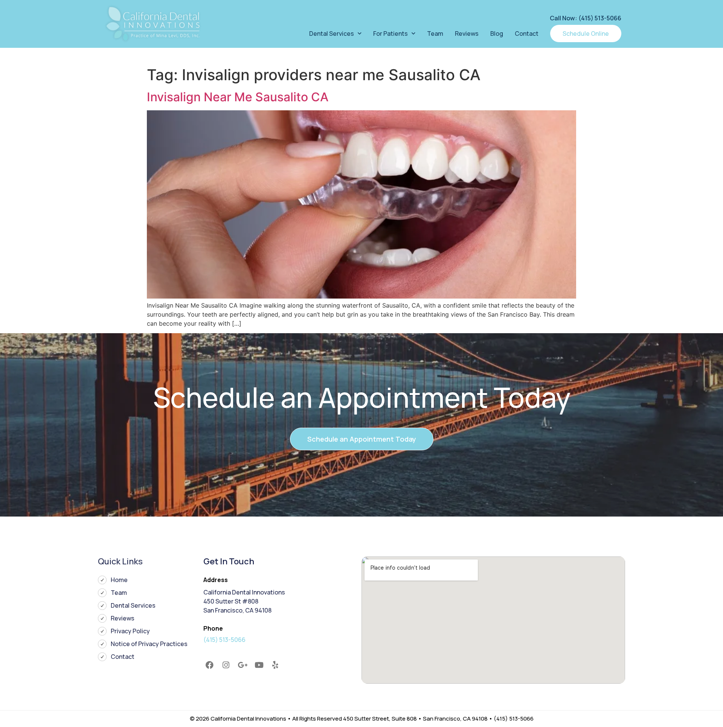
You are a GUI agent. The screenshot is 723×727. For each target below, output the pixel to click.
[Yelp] (275, 665)
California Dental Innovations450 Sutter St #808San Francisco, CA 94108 (244, 601)
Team (435, 33)
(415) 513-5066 (224, 640)
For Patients (390, 33)
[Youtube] (259, 665)
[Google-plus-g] (242, 665)
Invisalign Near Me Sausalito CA (237, 97)
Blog (496, 33)
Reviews (467, 33)
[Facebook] (209, 665)
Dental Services (331, 33)
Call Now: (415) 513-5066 (585, 18)
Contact (526, 33)
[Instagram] (226, 665)
